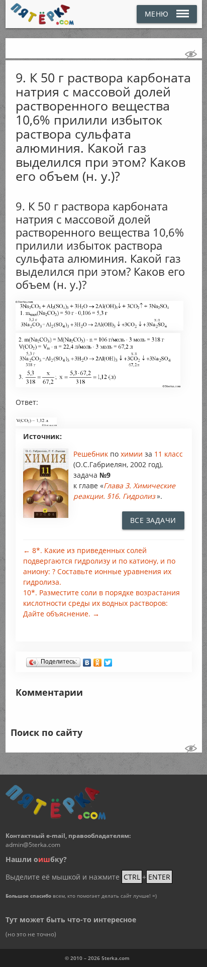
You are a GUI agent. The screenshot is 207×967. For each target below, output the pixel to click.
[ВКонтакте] (87, 660)
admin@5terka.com (33, 844)
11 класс (168, 454)
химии (133, 454)
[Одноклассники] (97, 660)
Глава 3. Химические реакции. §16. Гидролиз (124, 491)
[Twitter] (108, 660)
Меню (157, 14)
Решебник (91, 454)
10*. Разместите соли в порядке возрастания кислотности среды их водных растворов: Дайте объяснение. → (101, 603)
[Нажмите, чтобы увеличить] (100, 328)
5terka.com (115, 957)
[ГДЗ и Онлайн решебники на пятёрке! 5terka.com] (42, 14)
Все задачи (153, 520)
